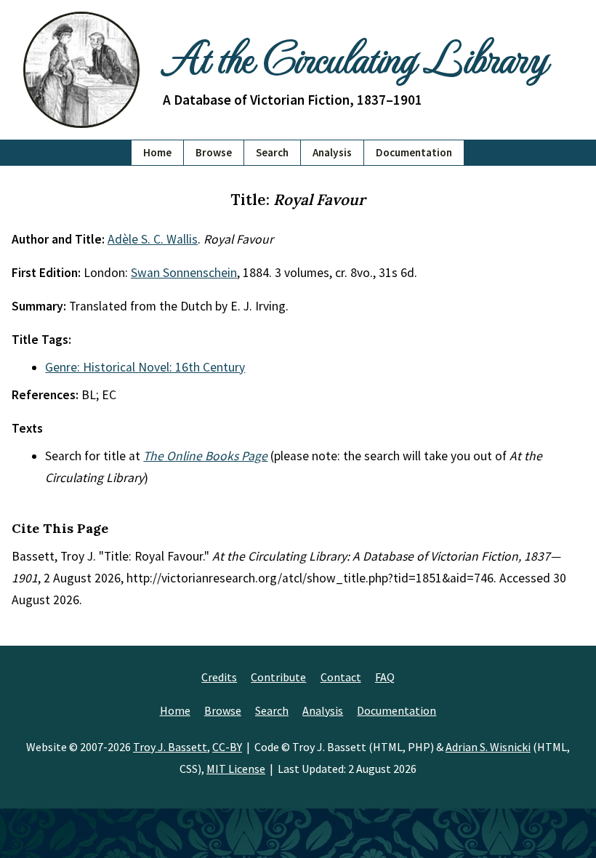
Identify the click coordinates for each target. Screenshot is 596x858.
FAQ (385, 677)
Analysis (332, 152)
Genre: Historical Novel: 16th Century (145, 367)
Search (272, 152)
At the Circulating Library (355, 56)
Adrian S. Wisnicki (488, 746)
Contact (341, 677)
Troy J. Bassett (170, 746)
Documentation (414, 152)
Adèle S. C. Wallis (153, 239)
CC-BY (227, 746)
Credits (219, 677)
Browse (214, 152)
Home (157, 152)
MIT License (235, 768)
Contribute (278, 677)
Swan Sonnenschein (184, 273)
